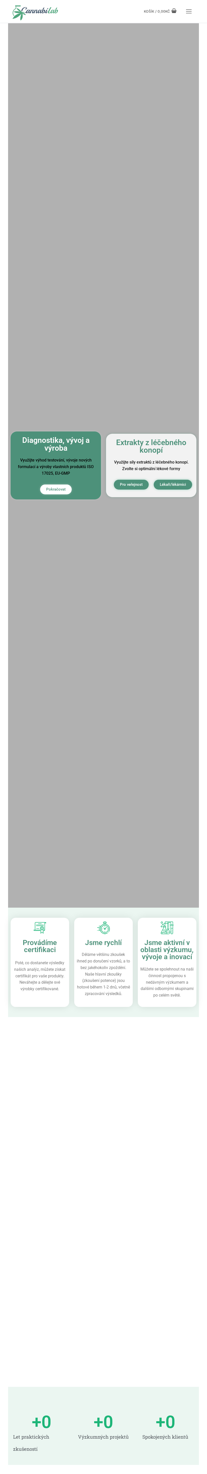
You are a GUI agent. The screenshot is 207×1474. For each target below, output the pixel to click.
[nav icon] (189, 11)
